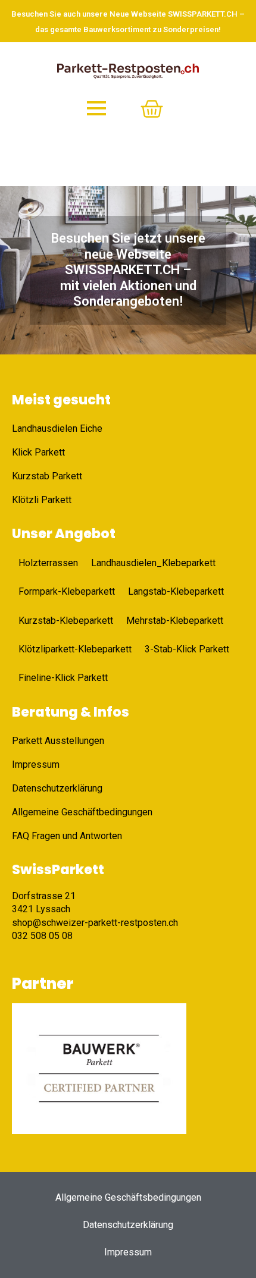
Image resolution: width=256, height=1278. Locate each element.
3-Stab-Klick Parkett (187, 649)
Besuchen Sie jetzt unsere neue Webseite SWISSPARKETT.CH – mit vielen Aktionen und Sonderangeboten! (128, 270)
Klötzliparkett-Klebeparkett (75, 649)
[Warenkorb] (151, 108)
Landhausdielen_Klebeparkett (153, 563)
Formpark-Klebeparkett (66, 591)
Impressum (128, 1252)
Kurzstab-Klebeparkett (65, 620)
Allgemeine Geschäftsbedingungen (128, 1197)
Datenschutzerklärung (128, 1224)
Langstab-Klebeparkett (176, 591)
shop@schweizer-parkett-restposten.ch (95, 922)
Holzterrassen (48, 563)
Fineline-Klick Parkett (63, 677)
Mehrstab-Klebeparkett (174, 620)
